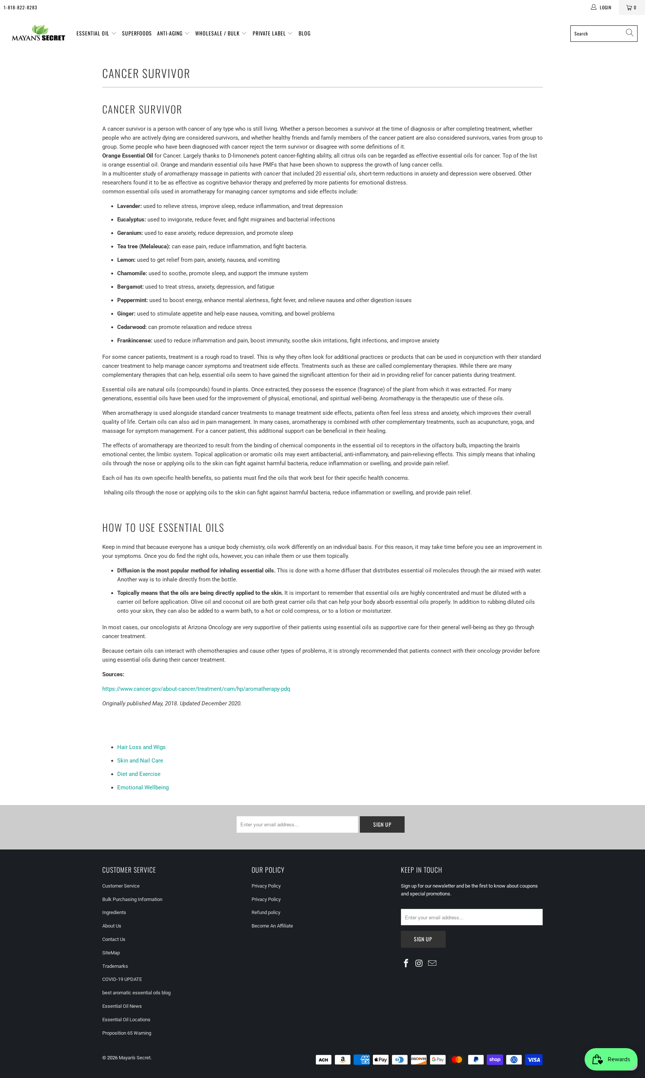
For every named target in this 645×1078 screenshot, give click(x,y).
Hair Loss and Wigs (141, 747)
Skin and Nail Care (140, 760)
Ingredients (114, 912)
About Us (111, 926)
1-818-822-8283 (20, 7)
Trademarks (115, 966)
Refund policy (266, 912)
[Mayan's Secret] (38, 33)
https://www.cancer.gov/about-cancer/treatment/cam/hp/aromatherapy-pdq (196, 689)
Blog (305, 33)
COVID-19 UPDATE (122, 979)
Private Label (270, 33)
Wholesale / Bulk (218, 33)
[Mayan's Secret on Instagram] (419, 964)
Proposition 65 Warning (126, 1033)
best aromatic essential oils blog (136, 992)
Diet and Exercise (139, 774)
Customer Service (121, 886)
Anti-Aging (170, 33)
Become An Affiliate (272, 926)
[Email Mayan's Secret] (432, 964)
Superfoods (137, 33)
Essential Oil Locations (126, 1019)
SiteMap (111, 953)
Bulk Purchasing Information (132, 899)
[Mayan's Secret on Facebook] (406, 964)
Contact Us (113, 939)
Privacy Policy (266, 886)
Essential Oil (94, 33)
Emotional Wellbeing (143, 787)
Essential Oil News (122, 1006)
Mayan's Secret (134, 1057)
